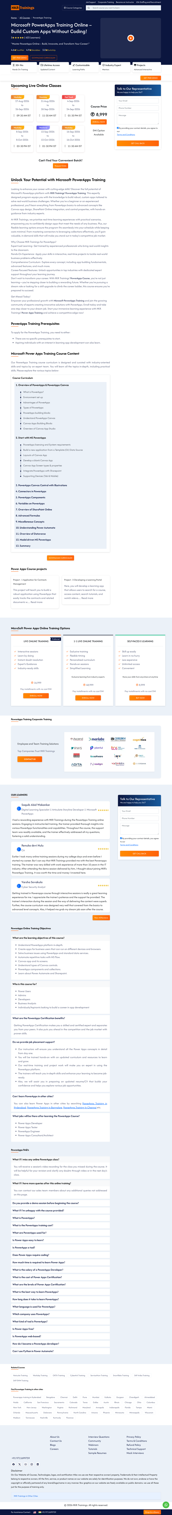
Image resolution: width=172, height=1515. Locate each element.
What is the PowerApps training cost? (32, 1225)
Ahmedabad (149, 1397)
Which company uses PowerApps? (30, 1314)
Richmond (73, 1407)
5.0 (48, 50)
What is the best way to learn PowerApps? (35, 1292)
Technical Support (136, 1449)
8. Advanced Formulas (28, 515)
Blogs (53, 1445)
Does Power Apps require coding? (30, 1255)
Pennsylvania (62, 1412)
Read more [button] (36, 602)
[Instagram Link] (31, 1464)
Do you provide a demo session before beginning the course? (45, 1203)
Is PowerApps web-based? (26, 1336)
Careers (54, 1449)
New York (17, 1407)
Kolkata (108, 1397)
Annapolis (100, 1407)
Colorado (73, 1402)
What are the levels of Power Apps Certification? (39, 1284)
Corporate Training (106, 2)
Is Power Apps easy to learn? (28, 1240)
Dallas (95, 1402)
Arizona (94, 1412)
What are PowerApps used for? (29, 1233)
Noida (15, 1402)
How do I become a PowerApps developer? (35, 1344)
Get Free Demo (20, 57)
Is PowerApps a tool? (23, 1247)
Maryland (86, 1407)
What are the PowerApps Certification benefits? (38, 1018)
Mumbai (95, 1397)
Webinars (93, 1445)
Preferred (56, 639)
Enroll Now (36, 695)
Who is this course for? (24, 984)
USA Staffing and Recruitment (148, 2)
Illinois (116, 1402)
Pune (85, 1397)
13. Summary (23, 546)
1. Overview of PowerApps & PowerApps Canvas (42, 385)
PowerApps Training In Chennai (79, 1107)
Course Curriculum (22, 378)
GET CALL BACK (138, 143)
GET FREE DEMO (151, 78)
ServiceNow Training (99, 1375)
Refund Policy (134, 1445)
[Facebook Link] (13, 1464)
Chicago (128, 1402)
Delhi (75, 1397)
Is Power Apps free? (23, 1329)
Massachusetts (32, 1412)
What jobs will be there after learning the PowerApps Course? (46, 1116)
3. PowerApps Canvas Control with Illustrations (41, 485)
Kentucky (57, 1417)
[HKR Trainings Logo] (23, 7)
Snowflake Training (121, 1375)
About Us (54, 1437)
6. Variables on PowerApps (30, 503)
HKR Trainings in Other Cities (26, 1496)
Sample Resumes (97, 1453)
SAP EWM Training (20, 1380)
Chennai (63, 1397)
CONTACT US (29, 759)
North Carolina (80, 1412)
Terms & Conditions (137, 1441)
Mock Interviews (135, 1453)
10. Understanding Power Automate (35, 528)
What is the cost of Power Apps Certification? (37, 1277)
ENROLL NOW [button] (99, 121)
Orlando (16, 1412)
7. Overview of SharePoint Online (34, 509)
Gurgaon (120, 1397)
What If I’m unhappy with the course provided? (38, 1210)
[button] (22, 108)
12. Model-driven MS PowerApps (33, 540)
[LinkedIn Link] (37, 1464)
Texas (85, 1402)
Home (14, 17)
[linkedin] (19, 809)
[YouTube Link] (25, 1464)
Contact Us (56, 1441)
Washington (47, 1407)
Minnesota (119, 1412)
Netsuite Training (20, 1375)
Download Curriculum (43, 57)
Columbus (151, 1402)
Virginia (60, 1407)
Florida (127, 1407)
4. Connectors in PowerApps (31, 491)
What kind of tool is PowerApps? (29, 1321)
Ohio (139, 1402)
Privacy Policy (134, 1437)
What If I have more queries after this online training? (41, 1183)
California (28, 1402)
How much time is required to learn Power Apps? (38, 1262)
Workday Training (40, 1375)
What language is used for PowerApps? (33, 1307)
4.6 (17, 50)
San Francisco (43, 1402)
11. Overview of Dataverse (31, 534)
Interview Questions (98, 1437)
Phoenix (106, 1412)
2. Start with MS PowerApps (31, 438)
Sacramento (59, 1402)
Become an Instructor (125, 2)
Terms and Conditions (126, 134)
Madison (16, 1417)
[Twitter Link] (19, 1464)
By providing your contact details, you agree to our (137, 131)
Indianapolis (114, 1407)
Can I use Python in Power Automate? (32, 1351)
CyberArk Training (77, 1375)
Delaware (47, 1412)
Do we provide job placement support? (33, 1042)
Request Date (60, 165)
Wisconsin (149, 1412)
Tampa (139, 1407)
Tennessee (30, 1417)
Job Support (91, 2)
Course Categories (74, 7)
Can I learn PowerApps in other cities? (32, 1096)
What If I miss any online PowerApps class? (35, 1159)
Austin (106, 1402)
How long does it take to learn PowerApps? (35, 1299)
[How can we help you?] (166, 1505)
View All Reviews (101, 917)
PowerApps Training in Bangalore (44, 1107)
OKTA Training (59, 1375)
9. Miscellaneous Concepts (30, 521)
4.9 (33, 50)
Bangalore (50, 1397)
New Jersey (31, 1407)
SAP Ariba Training (141, 1375)
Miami (149, 1407)
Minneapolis (134, 1412)
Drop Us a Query (152, 1512)
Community (94, 1441)
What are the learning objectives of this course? (38, 938)
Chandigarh (134, 1397)
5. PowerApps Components (30, 497)
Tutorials (92, 1449)
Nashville (44, 1417)
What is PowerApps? (23, 1218)
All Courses (25, 17)
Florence (70, 1417)
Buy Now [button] (140, 697)
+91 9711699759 (21, 1458)
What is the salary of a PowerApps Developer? (37, 1270)
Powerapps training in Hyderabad (27, 1397)
